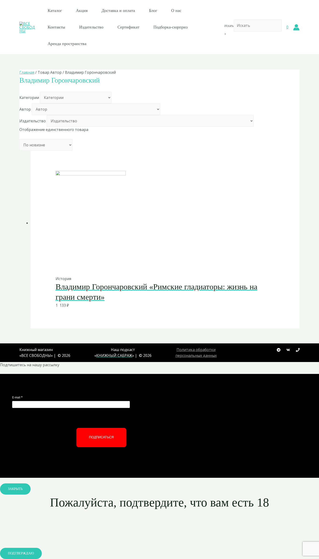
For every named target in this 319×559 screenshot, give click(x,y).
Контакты (56, 27)
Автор (25, 109)
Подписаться (101, 437)
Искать (229, 26)
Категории (29, 97)
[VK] (288, 350)
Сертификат (128, 27)
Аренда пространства (67, 43)
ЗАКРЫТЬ (15, 489)
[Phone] (298, 350)
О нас (176, 10)
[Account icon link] (296, 27)
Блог (153, 10)
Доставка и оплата (118, 10)
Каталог (55, 10)
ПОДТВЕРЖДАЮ (21, 553)
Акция (82, 10)
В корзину (154, 266)
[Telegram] (278, 350)
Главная (26, 72)
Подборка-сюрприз (170, 27)
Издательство (91, 27)
